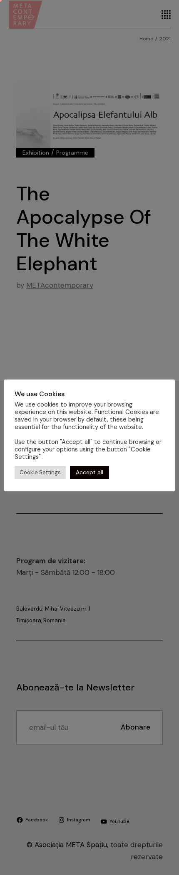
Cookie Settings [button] (40, 472)
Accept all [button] (89, 472)
